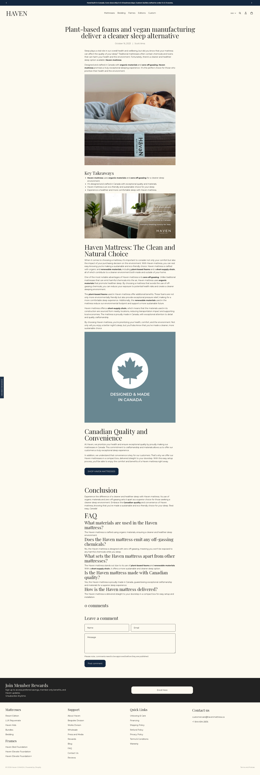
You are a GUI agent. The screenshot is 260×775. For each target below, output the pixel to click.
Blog (70, 743)
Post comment (95, 663)
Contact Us (73, 753)
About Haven (74, 716)
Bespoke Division (76, 720)
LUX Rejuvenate (13, 720)
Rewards (72, 739)
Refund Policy (136, 730)
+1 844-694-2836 (200, 721)
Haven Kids (10, 725)
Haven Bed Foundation (16, 747)
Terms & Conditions (139, 739)
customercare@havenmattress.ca (208, 717)
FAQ (70, 748)
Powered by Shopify (33, 767)
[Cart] (252, 13)
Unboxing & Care (138, 716)
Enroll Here (162, 690)
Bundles (9, 730)
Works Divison (74, 725)
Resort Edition (12, 716)
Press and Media (75, 734)
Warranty (134, 743)
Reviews (72, 757)
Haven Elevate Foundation (18, 751)
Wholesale (73, 730)
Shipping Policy (137, 725)
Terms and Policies (247, 767)
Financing (134, 720)
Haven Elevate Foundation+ (18, 756)
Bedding (9, 734)
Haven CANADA (18, 767)
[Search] (240, 13)
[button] (2, 387)
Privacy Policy (136, 734)
